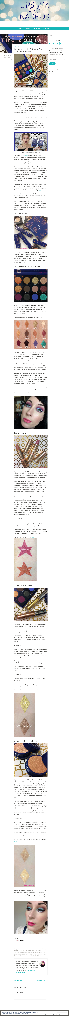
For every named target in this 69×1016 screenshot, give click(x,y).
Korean (31, 952)
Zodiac (31, 955)
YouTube (27, 955)
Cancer (39, 949)
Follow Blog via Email (57, 48)
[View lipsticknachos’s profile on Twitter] (53, 43)
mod (24, 954)
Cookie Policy (26, 1013)
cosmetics (16, 950)
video (26, 155)
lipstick (35, 952)
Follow (52, 63)
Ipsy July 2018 (18, 979)
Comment (41, 1001)
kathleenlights (25, 952)
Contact (37, 28)
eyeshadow (22, 950)
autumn (25, 949)
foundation (16, 952)
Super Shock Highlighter (40, 954)
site (40, 190)
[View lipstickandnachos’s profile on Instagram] (57, 43)
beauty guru (34, 949)
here (33, 392)
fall (36, 950)
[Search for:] (57, 35)
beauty (29, 949)
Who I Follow (47, 28)
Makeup (16, 46)
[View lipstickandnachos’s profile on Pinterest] (60, 43)
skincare (32, 954)
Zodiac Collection (37, 955)
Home (20, 28)
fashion (39, 950)
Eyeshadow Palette (30, 950)
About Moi (28, 28)
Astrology (20, 949)
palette (28, 954)
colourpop (43, 949)
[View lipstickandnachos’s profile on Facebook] (50, 43)
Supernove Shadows (19, 955)
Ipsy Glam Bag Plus (42, 979)
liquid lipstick (40, 952)
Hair (21, 952)
